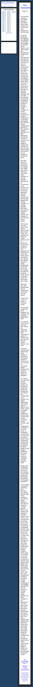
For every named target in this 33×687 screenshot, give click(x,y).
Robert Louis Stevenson (25, 668)
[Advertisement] (8, 47)
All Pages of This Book (7, 6)
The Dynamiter (26, 6)
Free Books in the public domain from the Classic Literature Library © (25, 677)
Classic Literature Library (7, 3)
